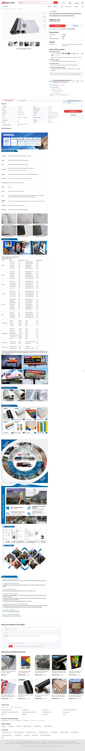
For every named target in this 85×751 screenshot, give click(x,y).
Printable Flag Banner (48, 726)
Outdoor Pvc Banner (64, 732)
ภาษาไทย (62, 743)
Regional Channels (57, 741)
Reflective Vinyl (66, 712)
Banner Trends (35, 735)
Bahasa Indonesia (77, 743)
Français (26, 743)
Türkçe (67, 743)
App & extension (68, 6)
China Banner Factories (6, 732)
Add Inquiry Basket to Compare (24, 48)
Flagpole (4, 726)
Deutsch (40, 743)
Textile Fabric (45, 709)
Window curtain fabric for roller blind (29, 712)
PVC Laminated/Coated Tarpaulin (69, 709)
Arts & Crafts (7, 8)
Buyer (55, 6)
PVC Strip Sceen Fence (46, 712)
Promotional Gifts (13, 8)
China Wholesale (37, 741)
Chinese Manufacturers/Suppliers (27, 741)
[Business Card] (82, 106)
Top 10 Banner (27, 735)
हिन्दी (59, 743)
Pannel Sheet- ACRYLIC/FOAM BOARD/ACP (9, 712)
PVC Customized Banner (7, 735)
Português (22, 743)
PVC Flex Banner (25, 709)
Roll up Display (11, 726)
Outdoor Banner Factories (19, 732)
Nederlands (45, 743)
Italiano (36, 743)
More (2, 737)
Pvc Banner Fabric (17, 735)
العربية (49, 743)
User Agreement (49, 746)
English (13, 743)
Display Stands (45, 714)
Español (17, 743)
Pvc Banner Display (74, 732)
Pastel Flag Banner (37, 726)
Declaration (55, 746)
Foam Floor (3, 714)
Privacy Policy (61, 746)
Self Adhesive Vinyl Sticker (6, 709)
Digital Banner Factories (31, 732)
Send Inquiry (57, 25)
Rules (83, 6)
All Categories (5, 6)
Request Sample (71, 28)
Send (11, 646)
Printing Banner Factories (43, 732)
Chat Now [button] (76, 25)
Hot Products (12, 741)
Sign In (51, 94)
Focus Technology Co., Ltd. (34, 746)
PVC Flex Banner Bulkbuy (45, 735)
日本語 (56, 743)
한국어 (52, 743)
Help (61, 6)
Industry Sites (50, 741)
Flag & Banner (20, 8)
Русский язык (31, 743)
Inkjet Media (24, 714)
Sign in (82, 3)
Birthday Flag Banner (27, 726)
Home (2, 8)
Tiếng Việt (71, 743)
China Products (18, 741)
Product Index (64, 741)
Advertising (18, 726)
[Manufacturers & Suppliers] (8, 2)
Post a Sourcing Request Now (35, 646)
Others (64, 714)
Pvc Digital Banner (54, 732)
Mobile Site (69, 741)
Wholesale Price (44, 741)
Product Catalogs (18, 707)
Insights (74, 741)
